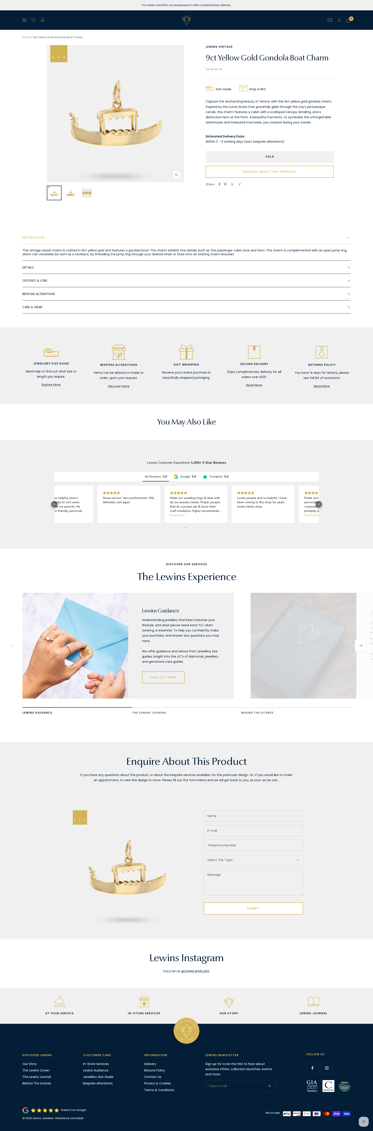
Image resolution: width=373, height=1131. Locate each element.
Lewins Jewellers (43, 1118)
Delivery (150, 1064)
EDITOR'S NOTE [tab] (33, 237)
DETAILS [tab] (28, 267)
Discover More (119, 386)
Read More (254, 385)
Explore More (51, 385)
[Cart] (348, 20)
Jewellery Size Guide (98, 1077)
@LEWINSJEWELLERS (195, 971)
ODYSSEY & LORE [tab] (34, 280)
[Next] (361, 646)
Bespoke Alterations (98, 1083)
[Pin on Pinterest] (225, 184)
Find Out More (163, 677)
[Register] (269, 1085)
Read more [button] (134, 515)
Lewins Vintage (219, 47)
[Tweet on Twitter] (232, 184)
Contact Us (152, 1077)
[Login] (339, 20)
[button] (54, 504)
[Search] (33, 20)
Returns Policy (154, 1070)
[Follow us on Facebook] (312, 1068)
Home (26, 37)
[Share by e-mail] (239, 184)
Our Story (29, 1064)
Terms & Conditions (159, 1090)
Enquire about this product (270, 172)
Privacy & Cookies (157, 1083)
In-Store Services (96, 1064)
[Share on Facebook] (219, 184)
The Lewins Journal (36, 1077)
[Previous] (12, 646)
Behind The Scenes (36, 1083)
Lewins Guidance (95, 1070)
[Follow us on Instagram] (327, 1068)
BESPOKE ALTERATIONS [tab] (38, 294)
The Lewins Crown (35, 1070)
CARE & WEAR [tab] (32, 307)
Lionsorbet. (77, 1118)
